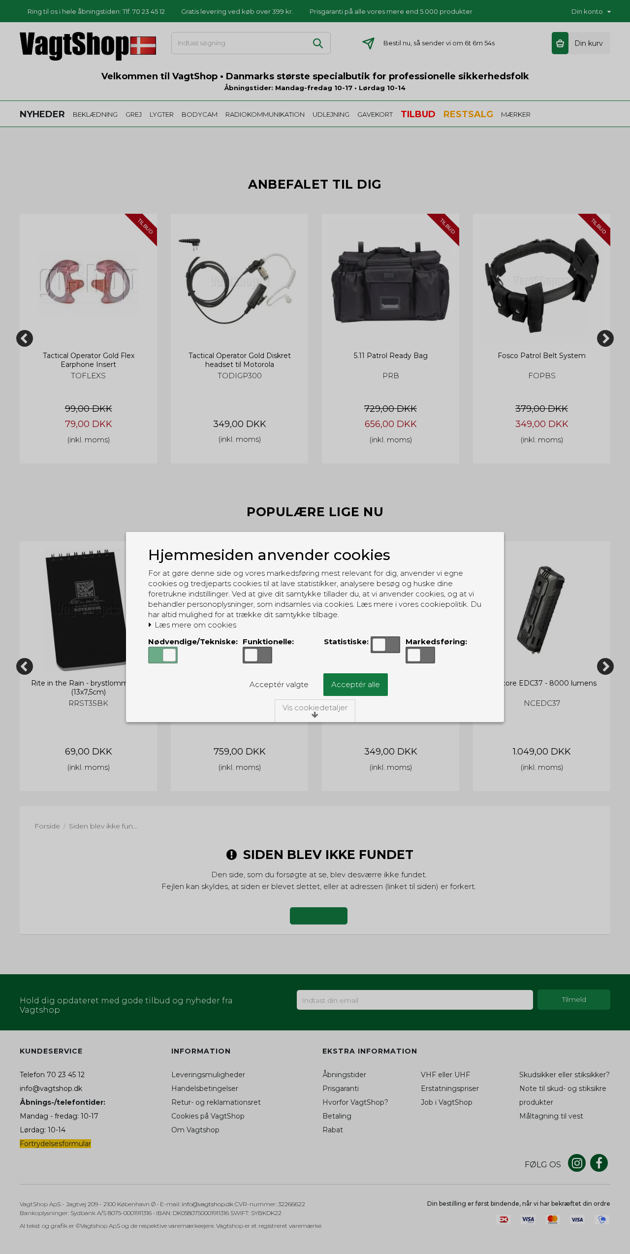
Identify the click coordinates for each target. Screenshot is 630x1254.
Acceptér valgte (279, 684)
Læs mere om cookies (194, 625)
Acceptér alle (355, 684)
